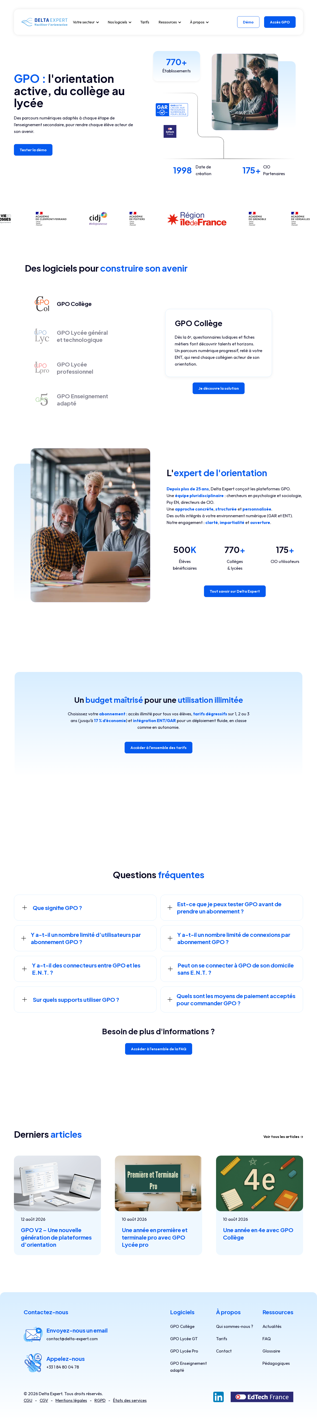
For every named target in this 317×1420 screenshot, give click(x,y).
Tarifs (144, 22)
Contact (224, 1351)
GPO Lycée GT (184, 1338)
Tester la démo (33, 150)
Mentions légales (71, 1400)
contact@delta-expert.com (72, 1338)
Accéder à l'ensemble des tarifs (158, 747)
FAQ (266, 1338)
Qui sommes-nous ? (234, 1326)
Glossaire (271, 1351)
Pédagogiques (276, 1363)
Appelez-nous (65, 1358)
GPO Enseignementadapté (188, 1367)
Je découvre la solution (218, 388)
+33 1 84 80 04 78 (62, 1367)
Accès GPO (280, 22)
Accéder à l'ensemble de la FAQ (158, 1049)
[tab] (62, 303)
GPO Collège (182, 1326)
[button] (85, 22)
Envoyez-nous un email (77, 1330)
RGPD (100, 1400)
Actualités (271, 1326)
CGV (44, 1400)
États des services (130, 1400)
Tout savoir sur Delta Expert (235, 591)
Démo (248, 22)
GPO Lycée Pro (184, 1351)
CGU (28, 1400)
